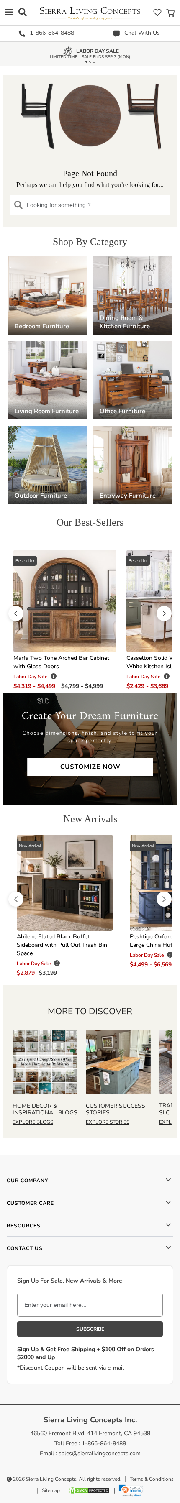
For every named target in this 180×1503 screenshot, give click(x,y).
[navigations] (8, 12)
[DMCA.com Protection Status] (89, 1490)
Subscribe (90, 1329)
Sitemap (51, 1490)
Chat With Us (141, 33)
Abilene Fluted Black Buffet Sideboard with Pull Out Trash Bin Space (62, 945)
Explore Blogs (33, 1122)
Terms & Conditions (152, 1479)
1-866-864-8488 (51, 33)
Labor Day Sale (97, 52)
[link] (131, 1490)
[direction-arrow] (15, 613)
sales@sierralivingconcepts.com (100, 1453)
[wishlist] (157, 12)
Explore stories (107, 1122)
